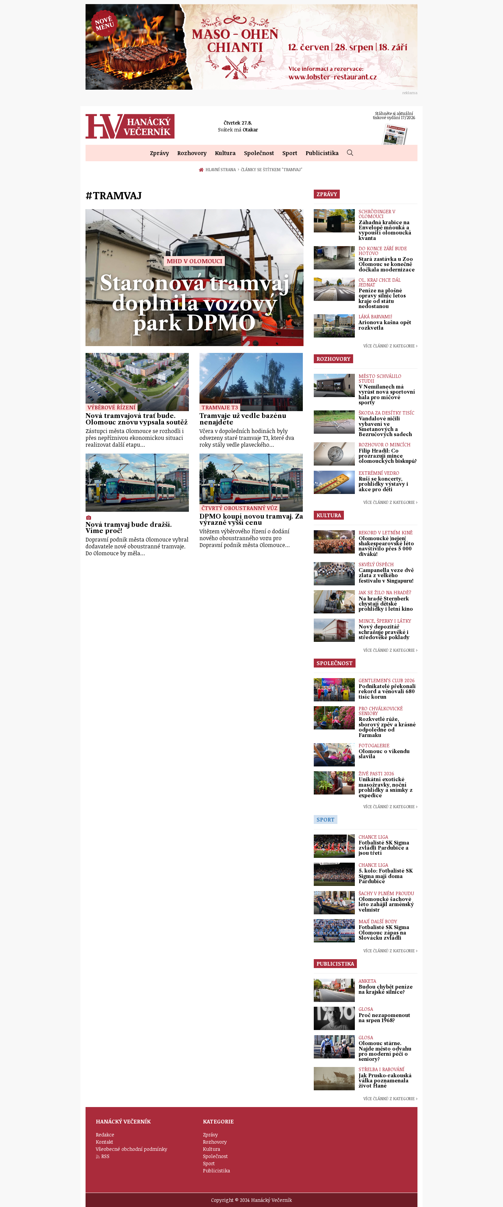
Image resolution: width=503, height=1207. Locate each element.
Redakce (105, 1134)
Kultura (225, 153)
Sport (289, 153)
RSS (105, 1156)
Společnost (259, 153)
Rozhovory (192, 153)
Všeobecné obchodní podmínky (131, 1149)
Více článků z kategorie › (390, 345)
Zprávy (159, 153)
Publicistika (322, 153)
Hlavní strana (222, 169)
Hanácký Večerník (130, 126)
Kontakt (104, 1142)
